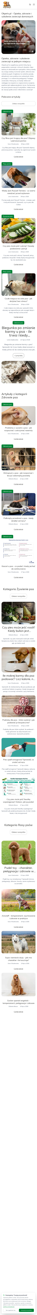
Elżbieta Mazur (13, 479)
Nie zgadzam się (10, 1310)
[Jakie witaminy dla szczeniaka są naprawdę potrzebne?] (19, 37)
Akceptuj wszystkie (26, 1310)
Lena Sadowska (13, 196)
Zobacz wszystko (18, 104)
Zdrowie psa (7, 111)
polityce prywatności (8, 1306)
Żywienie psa (9, 37)
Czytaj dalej (18, 356)
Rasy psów (7, 164)
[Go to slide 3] (32, 51)
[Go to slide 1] (29, 51)
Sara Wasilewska (9, 47)
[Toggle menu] (34, 4)
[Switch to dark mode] (30, 4)
